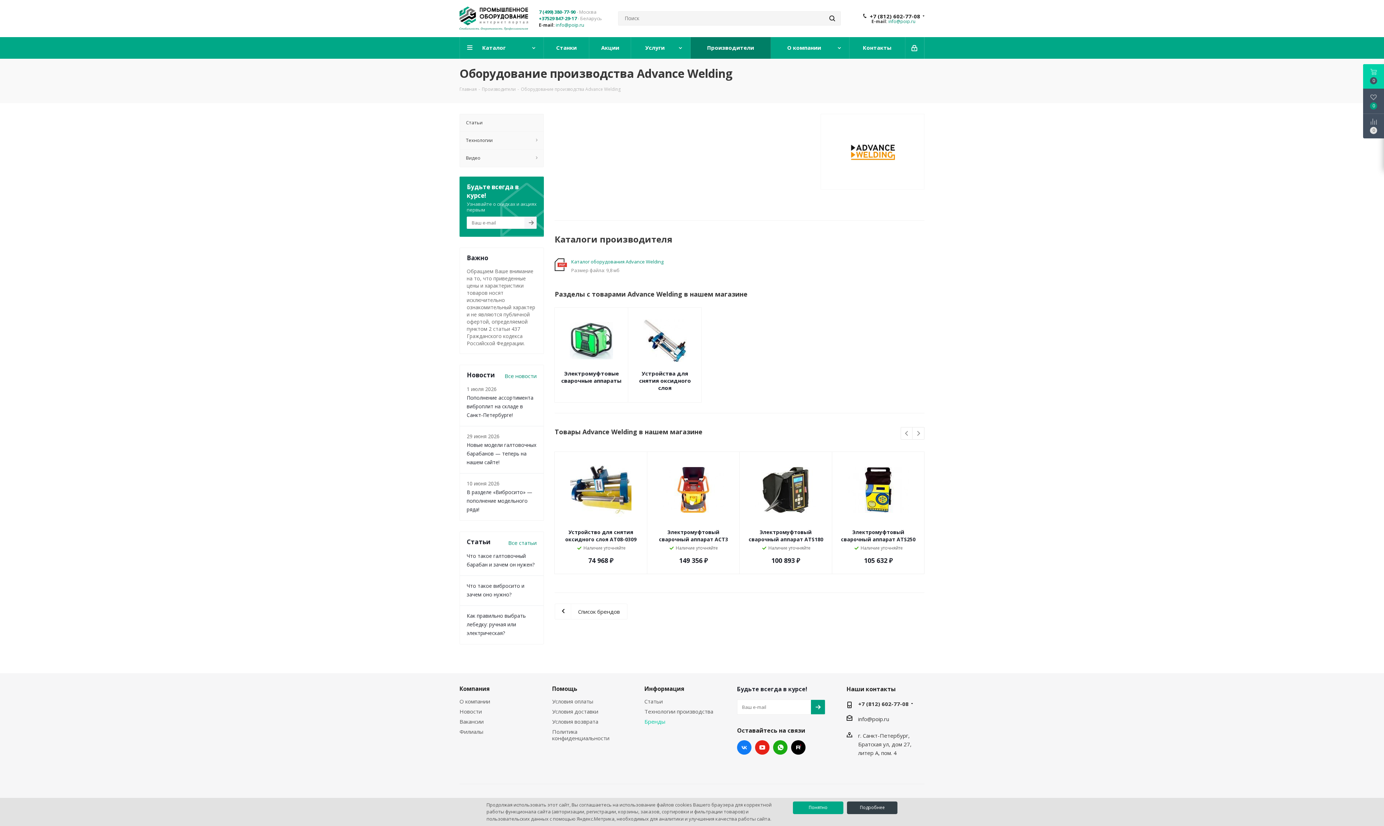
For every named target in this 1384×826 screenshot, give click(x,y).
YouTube (762, 747)
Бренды (654, 721)
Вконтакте (744, 747)
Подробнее (872, 807)
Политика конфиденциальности (580, 735)
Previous (907, 433)
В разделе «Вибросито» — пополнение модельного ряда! (499, 501)
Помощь (564, 689)
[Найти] (832, 18)
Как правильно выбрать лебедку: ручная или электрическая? (496, 624)
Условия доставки (575, 711)
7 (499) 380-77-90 (557, 12)
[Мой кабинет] (915, 48)
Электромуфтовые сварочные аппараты (591, 377)
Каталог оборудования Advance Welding (617, 261)
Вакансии (472, 721)
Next (918, 433)
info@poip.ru (570, 25)
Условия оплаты (572, 701)
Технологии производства (678, 711)
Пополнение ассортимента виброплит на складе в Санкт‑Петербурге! (500, 406)
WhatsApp (780, 747)
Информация (664, 689)
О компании (475, 701)
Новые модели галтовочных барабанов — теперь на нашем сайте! (501, 453)
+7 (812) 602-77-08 (895, 16)
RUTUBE (798, 747)
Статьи (653, 701)
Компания (475, 689)
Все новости (521, 375)
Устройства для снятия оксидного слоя (665, 380)
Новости (471, 711)
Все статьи (522, 542)
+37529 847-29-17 (558, 18)
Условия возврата (575, 721)
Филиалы (471, 731)
